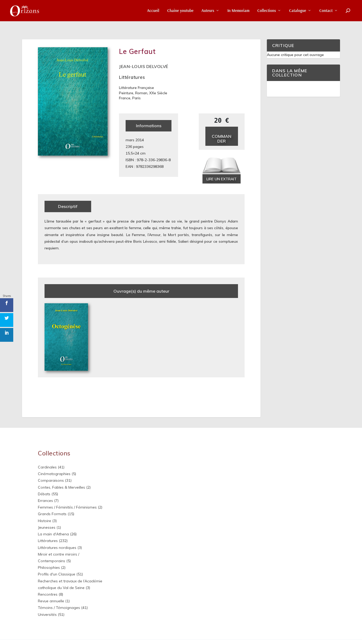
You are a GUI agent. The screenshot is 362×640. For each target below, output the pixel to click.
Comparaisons (51, 480)
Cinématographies (54, 473)
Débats (44, 494)
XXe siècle (158, 93)
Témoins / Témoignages (59, 607)
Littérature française (136, 87)
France (124, 98)
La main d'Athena (53, 534)
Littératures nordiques (57, 547)
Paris (136, 98)
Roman (141, 93)
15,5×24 (132, 153)
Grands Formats (52, 513)
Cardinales (47, 467)
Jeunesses (46, 527)
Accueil (153, 10)
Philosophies (49, 567)
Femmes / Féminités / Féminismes (67, 507)
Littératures (132, 77)
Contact (326, 10)
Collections (266, 10)
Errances (45, 500)
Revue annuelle (51, 601)
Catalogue (297, 10)
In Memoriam (238, 10)
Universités (47, 614)
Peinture (126, 93)
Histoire (44, 520)
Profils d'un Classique (56, 574)
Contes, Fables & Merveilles (61, 487)
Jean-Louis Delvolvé (143, 66)
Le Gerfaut (137, 51)
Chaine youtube (180, 10)
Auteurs (207, 10)
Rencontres (48, 594)
